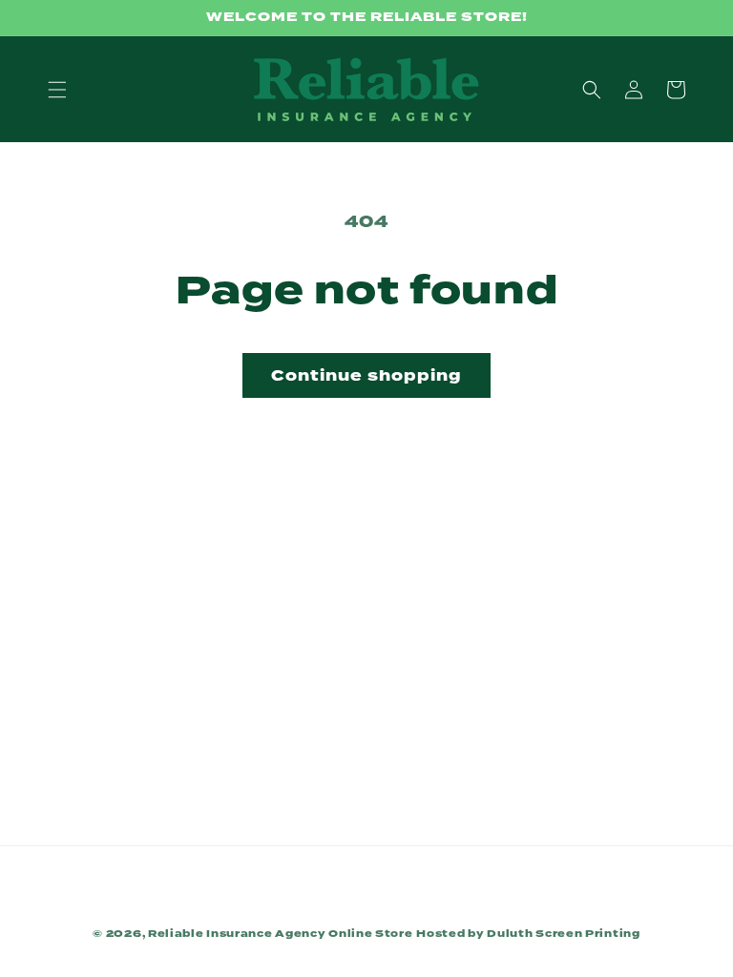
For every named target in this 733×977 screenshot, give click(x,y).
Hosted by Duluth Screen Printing (527, 933)
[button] (57, 90)
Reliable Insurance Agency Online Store (280, 933)
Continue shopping (366, 376)
